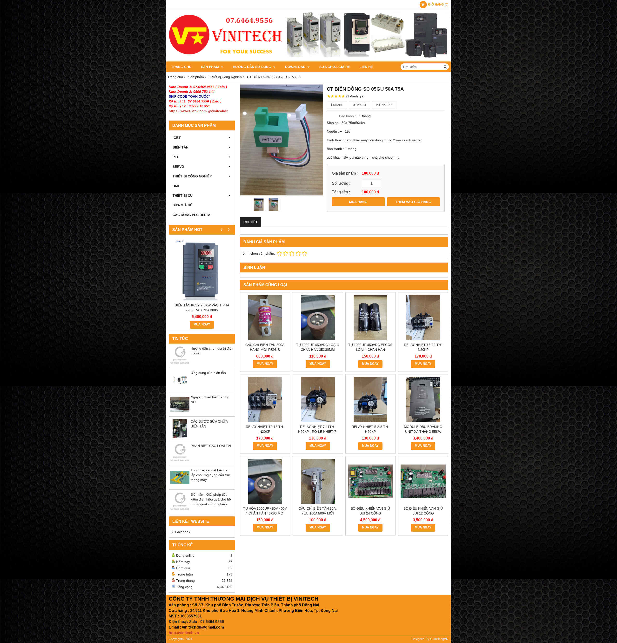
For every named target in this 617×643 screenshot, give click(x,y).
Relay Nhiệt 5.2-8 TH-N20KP (370, 429)
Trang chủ (181, 67)
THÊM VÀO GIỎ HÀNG (413, 202)
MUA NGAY (202, 324)
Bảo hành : (347, 116)
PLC (176, 157)
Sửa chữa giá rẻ (334, 67)
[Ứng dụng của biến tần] (179, 388)
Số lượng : (341, 183)
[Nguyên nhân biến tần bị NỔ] (179, 413)
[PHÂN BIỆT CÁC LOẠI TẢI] (179, 461)
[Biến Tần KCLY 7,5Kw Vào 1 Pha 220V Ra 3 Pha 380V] (201, 269)
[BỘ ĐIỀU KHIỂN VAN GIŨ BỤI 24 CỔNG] (370, 481)
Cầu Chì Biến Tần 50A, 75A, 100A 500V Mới (318, 511)
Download (295, 67)
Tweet (361, 105)
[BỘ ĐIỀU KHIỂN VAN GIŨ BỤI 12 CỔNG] (423, 481)
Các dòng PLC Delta (191, 215)
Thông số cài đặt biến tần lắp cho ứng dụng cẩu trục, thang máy (211, 475)
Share (337, 105)
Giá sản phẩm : (345, 173)
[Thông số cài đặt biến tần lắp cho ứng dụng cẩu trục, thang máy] (179, 486)
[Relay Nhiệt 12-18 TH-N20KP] (265, 399)
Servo (178, 167)
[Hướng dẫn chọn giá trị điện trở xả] (179, 364)
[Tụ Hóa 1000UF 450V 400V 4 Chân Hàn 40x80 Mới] (265, 481)
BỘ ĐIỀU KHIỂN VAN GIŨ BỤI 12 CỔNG (423, 511)
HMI (176, 186)
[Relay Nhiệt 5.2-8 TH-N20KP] (370, 399)
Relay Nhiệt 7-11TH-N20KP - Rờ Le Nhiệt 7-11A (317, 431)
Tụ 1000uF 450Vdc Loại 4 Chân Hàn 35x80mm (317, 347)
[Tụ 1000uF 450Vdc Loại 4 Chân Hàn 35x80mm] (317, 317)
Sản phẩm (210, 67)
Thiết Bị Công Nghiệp (192, 176)
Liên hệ (366, 67)
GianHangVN (439, 639)
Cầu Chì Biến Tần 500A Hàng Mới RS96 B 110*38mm (264, 349)
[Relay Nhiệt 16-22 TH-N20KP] (423, 317)
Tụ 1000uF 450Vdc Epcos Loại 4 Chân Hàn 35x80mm (370, 349)
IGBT (177, 138)
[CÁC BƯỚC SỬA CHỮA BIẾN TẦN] (179, 437)
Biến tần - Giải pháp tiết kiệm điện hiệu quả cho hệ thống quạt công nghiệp (211, 499)
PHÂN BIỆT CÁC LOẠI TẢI (211, 446)
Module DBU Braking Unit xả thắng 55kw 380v (423, 431)
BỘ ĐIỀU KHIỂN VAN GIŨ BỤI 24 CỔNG (370, 511)
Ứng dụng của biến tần (208, 373)
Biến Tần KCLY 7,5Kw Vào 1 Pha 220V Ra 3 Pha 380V (202, 307)
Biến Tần (180, 147)
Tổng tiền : (341, 192)
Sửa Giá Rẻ (182, 205)
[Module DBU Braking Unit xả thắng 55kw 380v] (423, 399)
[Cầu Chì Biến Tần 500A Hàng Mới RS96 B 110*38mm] (265, 317)
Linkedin (385, 105)
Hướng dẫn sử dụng (252, 67)
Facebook (182, 532)
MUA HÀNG (358, 202)
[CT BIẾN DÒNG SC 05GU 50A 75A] (281, 140)
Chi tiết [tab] (250, 222)
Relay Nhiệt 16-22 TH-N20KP (423, 347)
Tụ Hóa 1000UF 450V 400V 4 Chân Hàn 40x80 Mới (265, 511)
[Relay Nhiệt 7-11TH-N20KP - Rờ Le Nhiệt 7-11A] (317, 399)
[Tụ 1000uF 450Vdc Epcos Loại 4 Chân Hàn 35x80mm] (370, 317)
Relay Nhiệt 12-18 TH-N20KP (265, 429)
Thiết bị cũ (183, 195)
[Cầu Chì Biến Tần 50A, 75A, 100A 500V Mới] (317, 481)
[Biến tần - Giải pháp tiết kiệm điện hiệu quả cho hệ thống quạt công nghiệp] (179, 510)
